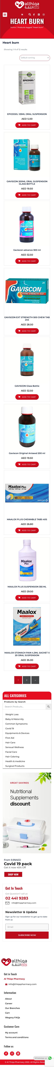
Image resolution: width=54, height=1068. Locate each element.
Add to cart (28, 125)
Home (13, 27)
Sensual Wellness (14, 747)
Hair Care (10, 742)
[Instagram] (12, 1053)
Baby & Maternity (14, 719)
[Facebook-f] (6, 1053)
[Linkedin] (39, 14)
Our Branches (12, 1008)
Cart (7, 1013)
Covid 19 (9, 728)
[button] (5, 14)
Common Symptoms (16, 724)
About (8, 999)
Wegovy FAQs (12, 1017)
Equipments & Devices (17, 733)
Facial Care (11, 752)
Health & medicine (15, 761)
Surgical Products (14, 766)
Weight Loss (11, 714)
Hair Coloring (12, 756)
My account (11, 1032)
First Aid (9, 738)
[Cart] (22, 14)
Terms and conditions (16, 1037)
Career (8, 1003)
